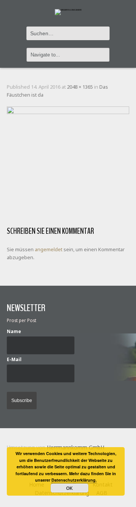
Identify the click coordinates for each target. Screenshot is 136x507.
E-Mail (14, 359)
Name (14, 331)
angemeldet (48, 249)
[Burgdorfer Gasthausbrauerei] (68, 7)
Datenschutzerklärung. (74, 480)
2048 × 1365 (80, 86)
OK (69, 488)
